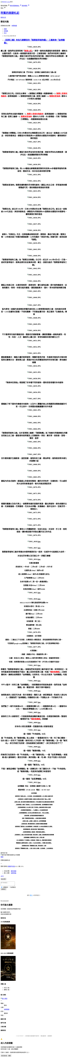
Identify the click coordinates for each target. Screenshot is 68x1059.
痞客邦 (10, 866)
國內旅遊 (13, 871)
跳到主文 (3, 17)
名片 (5, 33)
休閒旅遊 (14, 25)
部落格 (6, 31)
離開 (9, 1055)
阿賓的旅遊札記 (10, 12)
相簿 (5, 29)
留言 (13, 866)
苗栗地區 (13, 873)
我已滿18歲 (4, 1055)
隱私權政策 (43, 1036)
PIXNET (21, 1036)
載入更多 (3, 879)
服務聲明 (50, 1036)
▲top (2, 876)
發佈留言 (3, 889)
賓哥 (2, 857)
